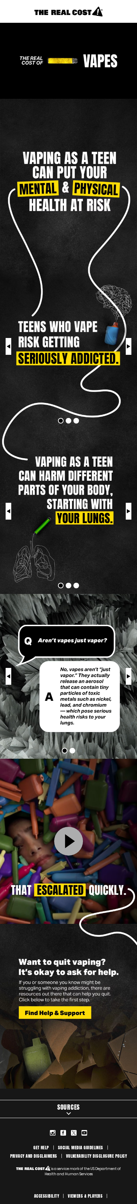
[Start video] (68, 841)
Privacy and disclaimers (33, 1156)
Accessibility (46, 1196)
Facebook (63, 1133)
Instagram (52, 1133)
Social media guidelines (80, 1147)
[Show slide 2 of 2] (8, 676)
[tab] (61, 421)
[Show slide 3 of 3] (8, 346)
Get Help (41, 1147)
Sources (68, 1107)
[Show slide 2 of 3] (128, 346)
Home (68, 11)
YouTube (84, 1133)
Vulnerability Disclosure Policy (96, 1156)
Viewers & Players (85, 1196)
